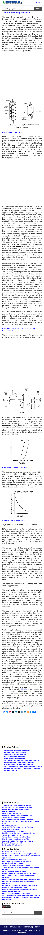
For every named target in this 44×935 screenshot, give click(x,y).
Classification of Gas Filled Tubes (14, 871)
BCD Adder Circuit (8, 811)
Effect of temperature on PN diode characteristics (19, 889)
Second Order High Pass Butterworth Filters (17, 841)
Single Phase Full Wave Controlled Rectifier (17, 807)
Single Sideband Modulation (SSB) (14, 859)
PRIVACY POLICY (15, 927)
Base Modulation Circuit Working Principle (19, 762)
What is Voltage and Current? (12, 863)
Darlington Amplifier (9, 825)
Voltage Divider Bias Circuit (11, 835)
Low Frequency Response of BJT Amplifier (17, 861)
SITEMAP (37, 927)
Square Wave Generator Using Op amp (15, 809)
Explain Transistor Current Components (16, 893)
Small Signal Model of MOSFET (13, 852)
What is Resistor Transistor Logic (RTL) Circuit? (19, 854)
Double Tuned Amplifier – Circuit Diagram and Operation (21, 879)
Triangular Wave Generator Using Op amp (16, 805)
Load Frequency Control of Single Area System (18, 833)
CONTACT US (27, 927)
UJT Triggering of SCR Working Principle (18, 764)
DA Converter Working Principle (15, 756)
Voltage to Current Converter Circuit (14, 887)
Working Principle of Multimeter (15, 752)
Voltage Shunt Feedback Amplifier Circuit (16, 837)
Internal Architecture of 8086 (12, 843)
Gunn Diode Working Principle (14, 758)
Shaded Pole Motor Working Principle (17, 750)
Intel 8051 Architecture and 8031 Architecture (18, 819)
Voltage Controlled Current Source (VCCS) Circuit (19, 873)
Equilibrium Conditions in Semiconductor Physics (19, 885)
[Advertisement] (22, 76)
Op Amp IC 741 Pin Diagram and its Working (17, 827)
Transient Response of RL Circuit (13, 831)
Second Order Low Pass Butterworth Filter (17, 815)
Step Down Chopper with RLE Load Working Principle (23, 766)
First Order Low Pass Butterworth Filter (16, 839)
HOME (6, 927)
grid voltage (24, 689)
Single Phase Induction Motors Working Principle (21, 760)
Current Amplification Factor (12, 891)
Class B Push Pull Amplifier (11, 813)
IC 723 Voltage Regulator (10, 829)
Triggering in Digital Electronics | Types (16, 865)
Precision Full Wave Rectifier (12, 845)
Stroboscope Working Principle (15, 754)
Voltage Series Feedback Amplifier (14, 817)
